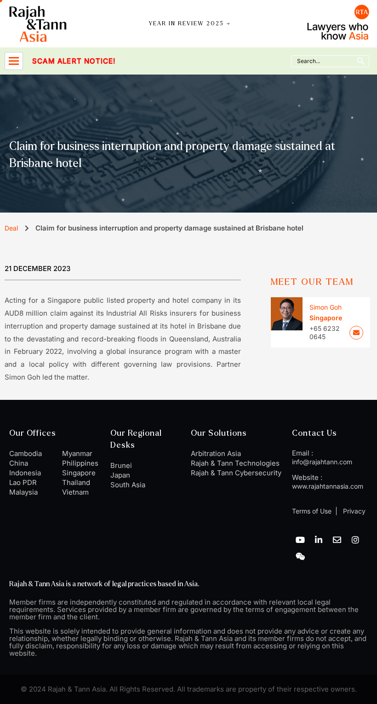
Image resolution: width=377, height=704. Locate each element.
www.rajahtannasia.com (327, 486)
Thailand (76, 482)
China (18, 463)
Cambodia (25, 453)
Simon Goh (325, 307)
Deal (11, 228)
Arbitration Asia (216, 453)
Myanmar (77, 453)
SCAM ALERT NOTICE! (54, 61)
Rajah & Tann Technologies (235, 463)
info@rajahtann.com (322, 462)
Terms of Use (311, 511)
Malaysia (23, 492)
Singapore (79, 472)
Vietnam (75, 492)
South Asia (127, 484)
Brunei (121, 465)
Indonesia (25, 472)
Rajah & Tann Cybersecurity (236, 472)
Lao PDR (23, 482)
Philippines (80, 463)
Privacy (353, 511)
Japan (120, 475)
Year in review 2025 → (190, 24)
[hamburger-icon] (14, 61)
